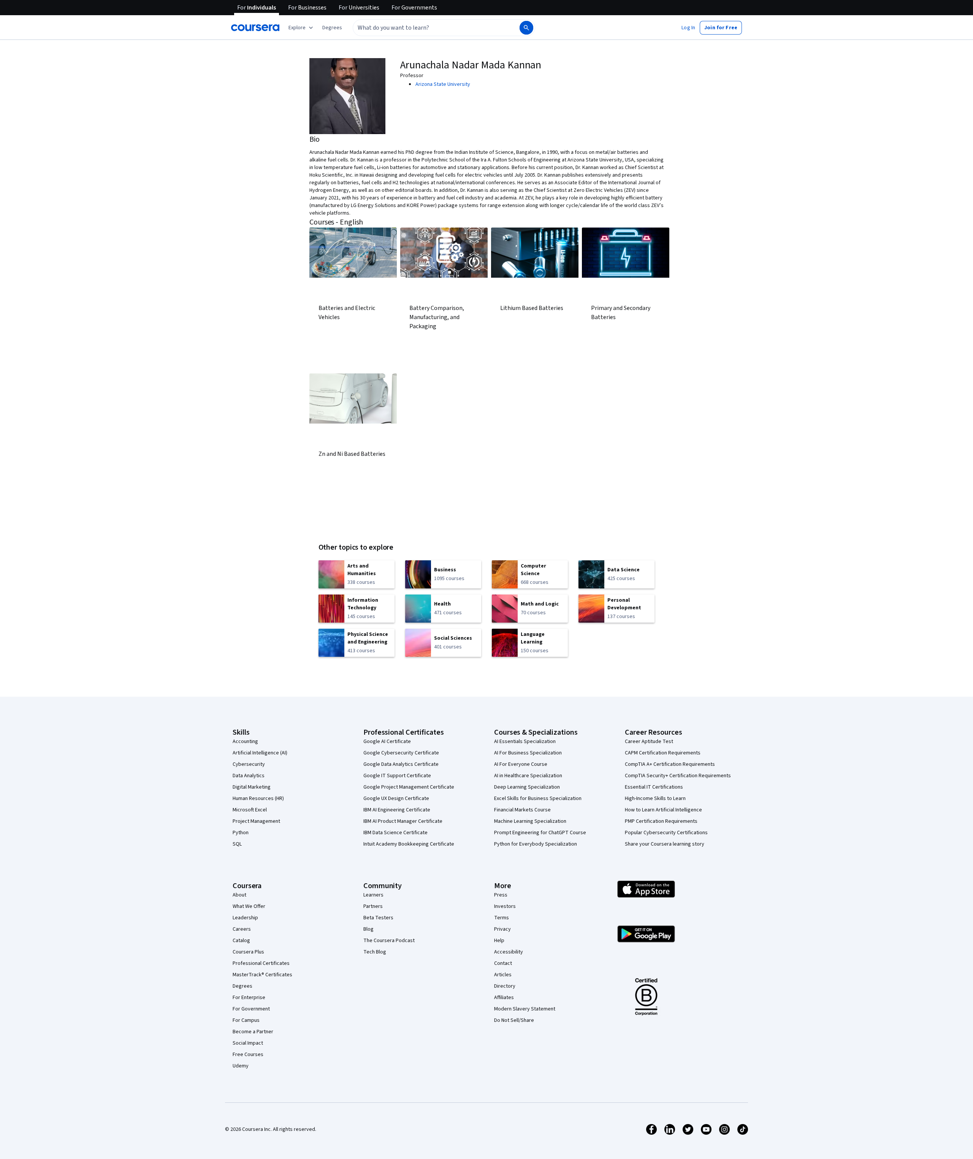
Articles (503, 975)
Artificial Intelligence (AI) (260, 753)
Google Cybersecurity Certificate (401, 753)
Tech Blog (374, 952)
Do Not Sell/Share (514, 1020)
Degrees (242, 986)
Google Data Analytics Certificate (401, 764)
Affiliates (504, 997)
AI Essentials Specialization (525, 741)
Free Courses (248, 1054)
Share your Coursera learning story (664, 844)
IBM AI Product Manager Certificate (402, 821)
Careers (242, 929)
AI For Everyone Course (520, 764)
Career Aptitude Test (649, 741)
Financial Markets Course (522, 810)
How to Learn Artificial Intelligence (663, 810)
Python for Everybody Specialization (535, 844)
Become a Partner (253, 1032)
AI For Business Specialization (528, 753)
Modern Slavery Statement (524, 1009)
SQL (237, 844)
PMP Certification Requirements (661, 821)
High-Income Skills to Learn (655, 798)
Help (499, 940)
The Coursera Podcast (389, 940)
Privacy (502, 929)
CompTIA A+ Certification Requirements (670, 764)
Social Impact (248, 1043)
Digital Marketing (252, 787)
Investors (505, 906)
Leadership (245, 918)
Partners (373, 906)
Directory (504, 986)
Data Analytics (249, 776)
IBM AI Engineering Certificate (396, 810)
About (239, 895)
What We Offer (249, 906)
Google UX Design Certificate (396, 798)
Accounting (245, 741)
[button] (332, 28)
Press (500, 895)
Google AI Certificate (387, 741)
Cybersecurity (249, 764)
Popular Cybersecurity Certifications (666, 832)
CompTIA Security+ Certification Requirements (678, 776)
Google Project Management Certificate (408, 787)
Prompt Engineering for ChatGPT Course (540, 832)
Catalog (241, 940)
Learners (373, 895)
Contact (503, 963)
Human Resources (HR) (258, 798)
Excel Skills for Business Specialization (538, 798)
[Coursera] (255, 28)
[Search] (526, 28)
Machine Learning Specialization (530, 821)
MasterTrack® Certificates (262, 975)
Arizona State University (442, 84)
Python (241, 832)
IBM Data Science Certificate (395, 832)
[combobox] (428, 28)
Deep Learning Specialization (527, 787)
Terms (501, 918)
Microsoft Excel (250, 810)
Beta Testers (378, 918)
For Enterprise (249, 997)
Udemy (241, 1066)
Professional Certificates (261, 963)
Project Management (256, 821)
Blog (368, 929)
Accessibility (508, 952)
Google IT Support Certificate (397, 776)
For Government (251, 1009)
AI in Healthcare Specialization (528, 776)
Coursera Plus (248, 952)
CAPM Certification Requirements (662, 753)
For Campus (246, 1020)
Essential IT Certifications (654, 787)
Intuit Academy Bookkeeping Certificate (408, 844)
